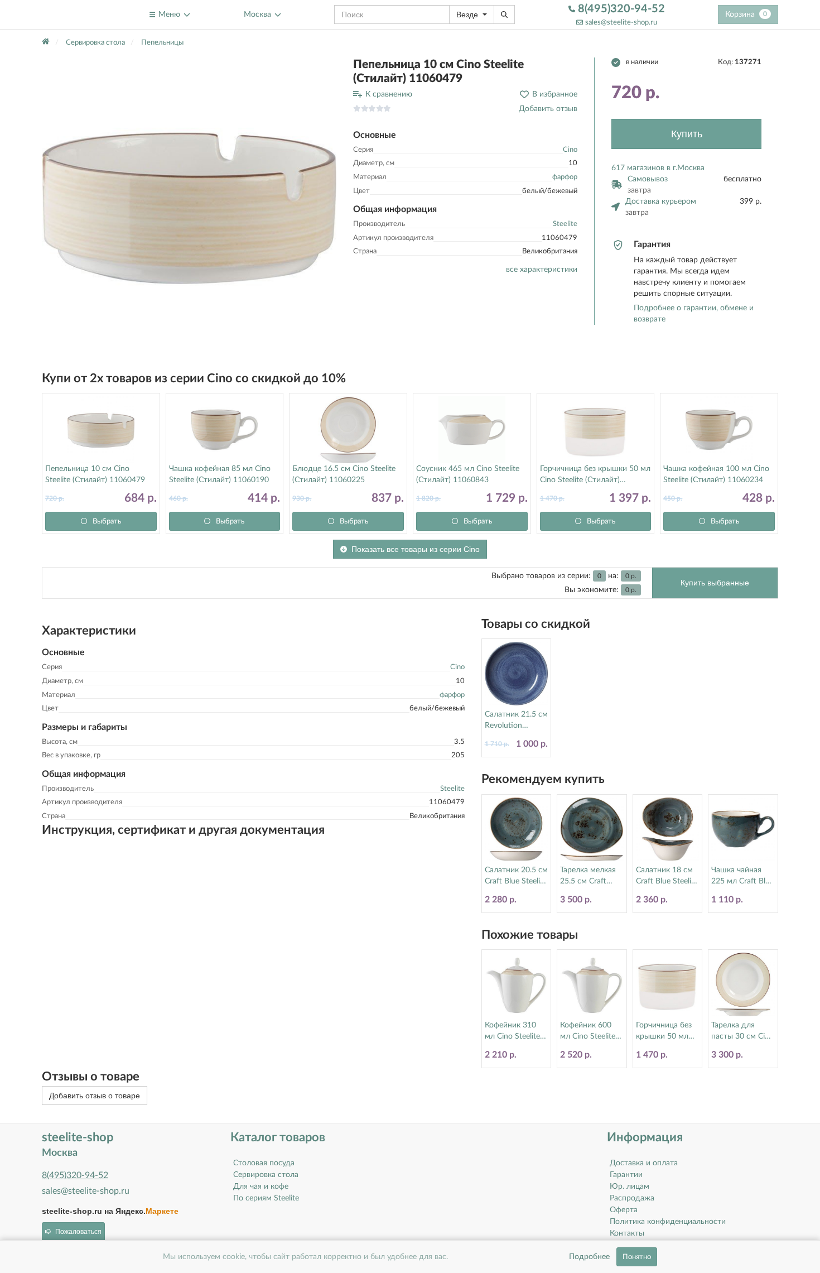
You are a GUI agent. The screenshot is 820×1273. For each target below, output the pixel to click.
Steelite (565, 224)
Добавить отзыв (548, 109)
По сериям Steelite (266, 1198)
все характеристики (541, 269)
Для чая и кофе (260, 1186)
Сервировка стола (265, 1175)
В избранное (554, 94)
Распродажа (632, 1198)
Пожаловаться (78, 1232)
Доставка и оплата (644, 1163)
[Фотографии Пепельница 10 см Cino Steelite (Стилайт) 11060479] (189, 204)
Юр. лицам (629, 1186)
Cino (570, 149)
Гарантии (626, 1175)
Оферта (624, 1210)
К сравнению (388, 94)
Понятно (637, 1256)
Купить (686, 134)
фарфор (564, 177)
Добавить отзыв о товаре (94, 1095)
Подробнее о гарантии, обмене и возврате (694, 313)
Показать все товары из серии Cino (415, 549)
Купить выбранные (715, 582)
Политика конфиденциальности (668, 1222)
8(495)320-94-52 (620, 9)
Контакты (627, 1233)
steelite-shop (69, 14)
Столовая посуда (264, 1163)
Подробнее (589, 1257)
